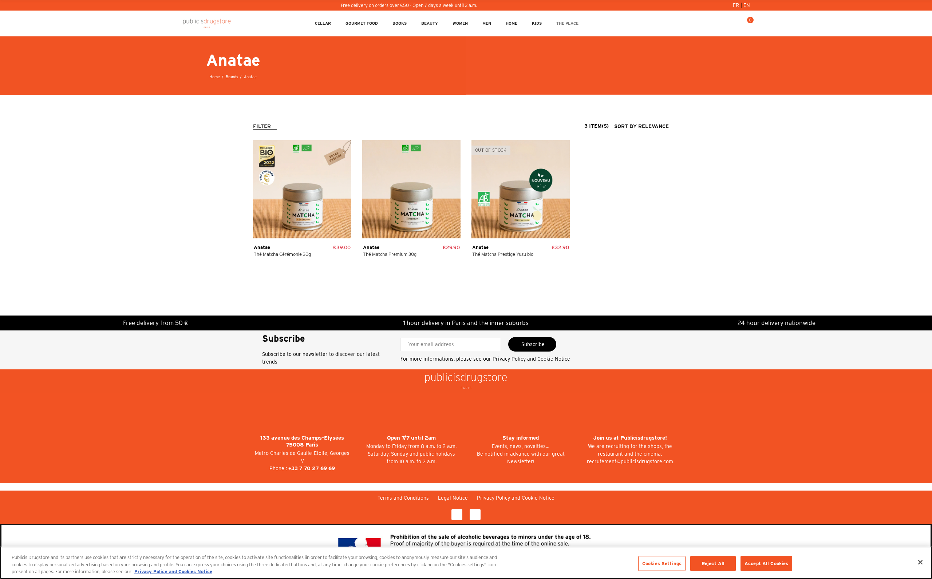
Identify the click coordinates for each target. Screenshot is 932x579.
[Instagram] (475, 514)
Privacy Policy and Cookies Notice (173, 571)
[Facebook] (456, 514)
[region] (466, 563)
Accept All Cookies (766, 563)
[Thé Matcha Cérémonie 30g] (302, 189)
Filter (262, 126)
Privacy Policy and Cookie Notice (531, 359)
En (746, 5)
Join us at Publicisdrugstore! (630, 438)
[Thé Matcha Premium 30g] (411, 189)
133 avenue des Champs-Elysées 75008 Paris (302, 441)
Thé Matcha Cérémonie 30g (282, 254)
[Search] (736, 23)
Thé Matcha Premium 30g (389, 254)
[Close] (920, 562)
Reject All (713, 563)
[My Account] (724, 23)
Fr (737, 5)
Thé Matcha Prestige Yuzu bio (502, 254)
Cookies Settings (662, 563)
